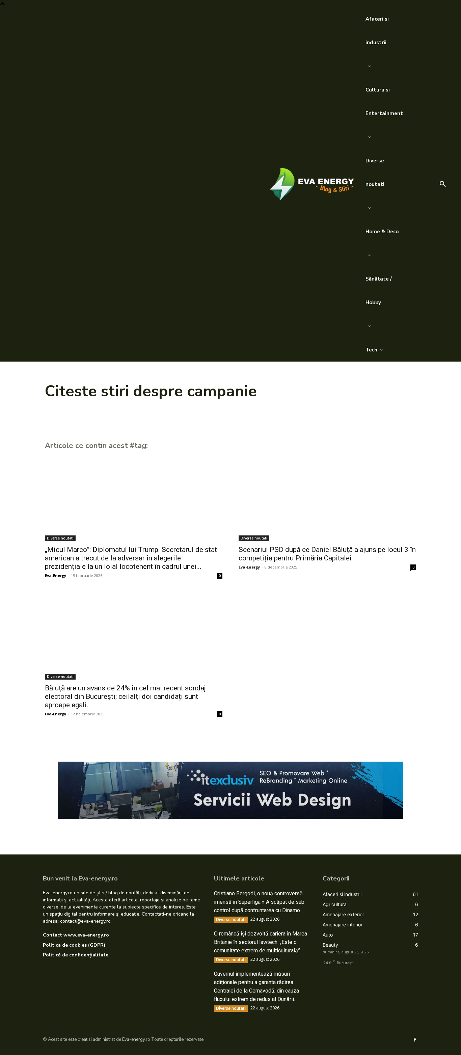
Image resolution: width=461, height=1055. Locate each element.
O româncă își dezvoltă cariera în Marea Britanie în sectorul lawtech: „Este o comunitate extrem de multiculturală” (260, 942)
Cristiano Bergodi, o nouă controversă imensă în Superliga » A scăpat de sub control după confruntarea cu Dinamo (259, 902)
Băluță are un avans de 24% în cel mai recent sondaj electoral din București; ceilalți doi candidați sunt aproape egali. (125, 696)
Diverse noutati (60, 538)
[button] (443, 184)
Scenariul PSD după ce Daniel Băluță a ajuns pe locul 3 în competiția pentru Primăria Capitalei (327, 554)
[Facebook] (414, 1039)
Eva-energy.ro (136, 1039)
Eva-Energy (55, 575)
